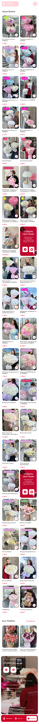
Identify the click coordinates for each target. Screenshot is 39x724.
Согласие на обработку (10, 692)
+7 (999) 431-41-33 (12, 663)
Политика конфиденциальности (11, 688)
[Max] (31, 249)
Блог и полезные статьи (9, 704)
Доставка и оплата (8, 696)
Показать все (30, 621)
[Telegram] (25, 249)
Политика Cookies (8, 690)
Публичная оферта (8, 694)
